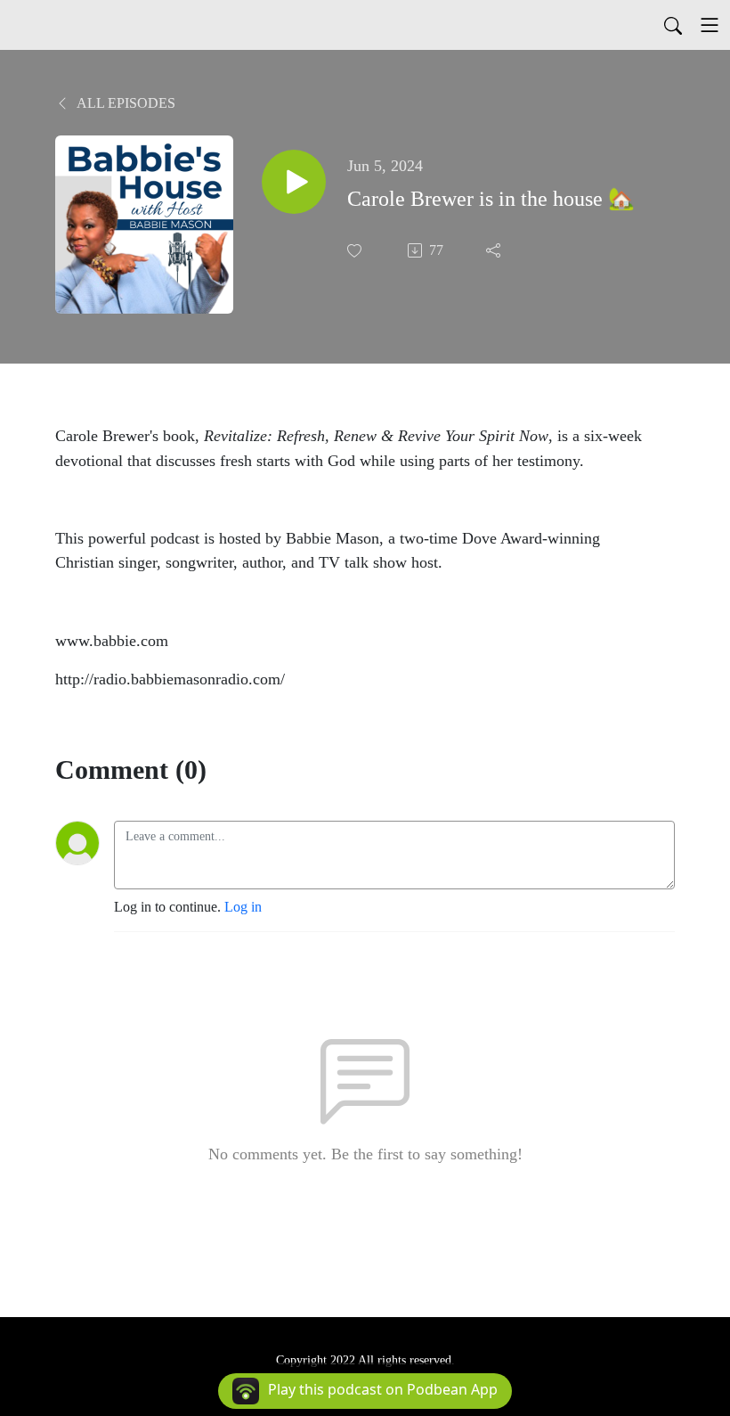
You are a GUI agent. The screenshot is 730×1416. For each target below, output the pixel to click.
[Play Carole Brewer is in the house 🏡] (294, 182)
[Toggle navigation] (709, 25)
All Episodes (124, 102)
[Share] (495, 250)
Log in (243, 906)
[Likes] (356, 250)
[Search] (673, 25)
